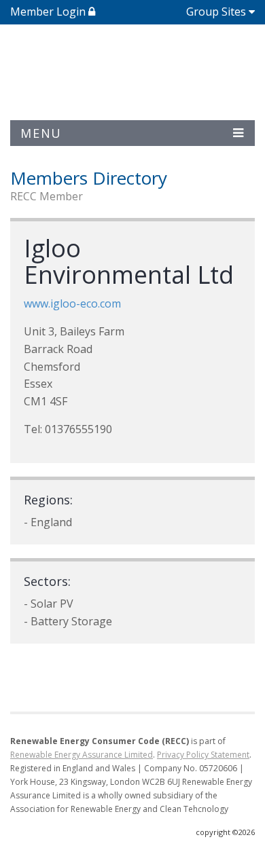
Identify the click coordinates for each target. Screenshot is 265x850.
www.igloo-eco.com (72, 303)
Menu (41, 133)
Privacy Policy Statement (203, 754)
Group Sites (216, 11)
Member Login (49, 11)
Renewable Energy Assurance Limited (81, 754)
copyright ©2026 (225, 832)
